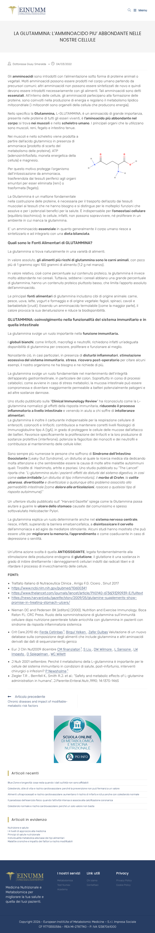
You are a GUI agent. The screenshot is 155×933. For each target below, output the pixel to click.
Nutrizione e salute (18, 827)
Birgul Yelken (76, 632)
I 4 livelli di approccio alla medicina (27, 831)
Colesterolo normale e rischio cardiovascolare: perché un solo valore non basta (51, 806)
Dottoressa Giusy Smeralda (29, 64)
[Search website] (129, 10)
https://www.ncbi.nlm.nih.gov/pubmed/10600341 (49, 588)
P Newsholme (56, 671)
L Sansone (123, 649)
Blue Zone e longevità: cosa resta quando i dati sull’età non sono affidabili (48, 782)
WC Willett (58, 654)
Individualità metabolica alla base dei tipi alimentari (36, 838)
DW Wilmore (103, 649)
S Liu (87, 649)
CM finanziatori (68, 649)
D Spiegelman (38, 654)
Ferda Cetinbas (51, 632)
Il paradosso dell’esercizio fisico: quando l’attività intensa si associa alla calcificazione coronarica (60, 800)
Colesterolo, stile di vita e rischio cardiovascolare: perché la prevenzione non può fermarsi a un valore (63, 788)
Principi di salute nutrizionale (24, 834)
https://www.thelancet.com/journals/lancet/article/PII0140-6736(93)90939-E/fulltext (77, 593)
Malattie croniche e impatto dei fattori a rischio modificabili (40, 841)
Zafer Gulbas (98, 632)
